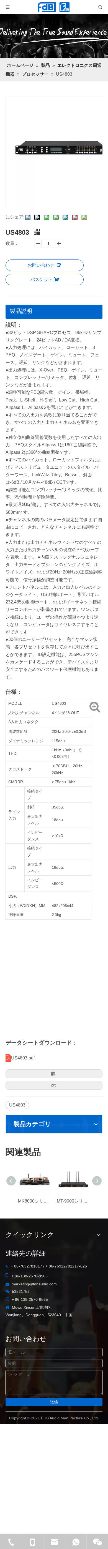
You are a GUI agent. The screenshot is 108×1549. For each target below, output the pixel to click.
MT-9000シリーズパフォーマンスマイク (73, 1201)
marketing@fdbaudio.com (34, 1284)
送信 (54, 1402)
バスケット (41, 279)
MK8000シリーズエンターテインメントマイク (34, 1201)
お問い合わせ (41, 265)
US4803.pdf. (23, 1058)
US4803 (17, 1105)
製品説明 (21, 311)
